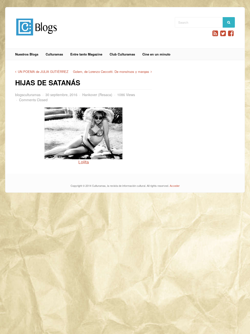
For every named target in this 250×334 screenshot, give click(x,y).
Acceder (175, 186)
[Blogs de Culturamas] (36, 37)
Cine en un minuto (156, 54)
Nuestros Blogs (26, 54)
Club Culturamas (122, 54)
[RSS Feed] (215, 33)
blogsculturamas (28, 94)
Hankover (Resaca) (97, 94)
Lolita (83, 162)
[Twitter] (223, 33)
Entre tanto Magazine (86, 54)
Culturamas (54, 54)
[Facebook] (231, 33)
